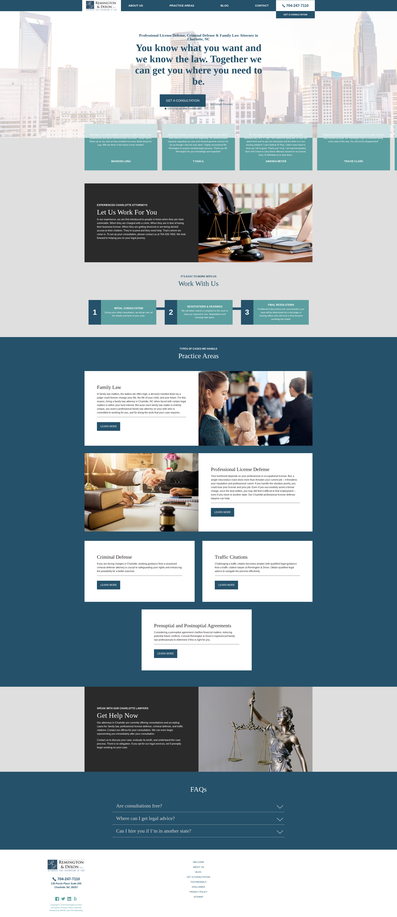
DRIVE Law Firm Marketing (71, 910)
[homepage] (101, 5)
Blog (225, 5)
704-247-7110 (297, 5)
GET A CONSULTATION (295, 14)
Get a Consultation (198, 877)
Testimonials (198, 882)
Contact (262, 5)
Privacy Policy (67, 908)
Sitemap (77, 908)
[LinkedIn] (69, 899)
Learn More (108, 426)
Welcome (198, 862)
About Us (135, 5)
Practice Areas (182, 5)
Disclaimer (55, 908)
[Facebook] (57, 899)
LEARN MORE (108, 585)
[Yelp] (75, 899)
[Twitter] (63, 899)
